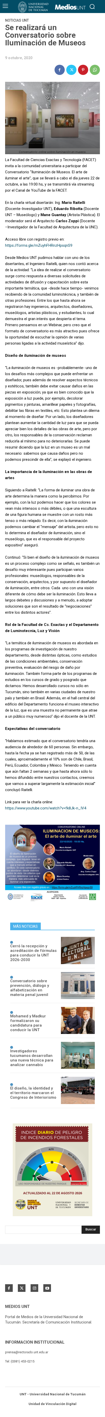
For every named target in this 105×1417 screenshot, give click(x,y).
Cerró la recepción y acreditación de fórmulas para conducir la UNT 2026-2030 (33, 953)
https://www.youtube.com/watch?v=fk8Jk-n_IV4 (45, 808)
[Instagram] (34, 1288)
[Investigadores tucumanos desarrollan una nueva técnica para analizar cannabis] (78, 1055)
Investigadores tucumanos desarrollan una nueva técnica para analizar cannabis (31, 1058)
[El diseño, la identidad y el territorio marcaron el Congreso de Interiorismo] (78, 1090)
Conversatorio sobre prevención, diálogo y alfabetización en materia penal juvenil (29, 988)
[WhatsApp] (95, 70)
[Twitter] (71, 70)
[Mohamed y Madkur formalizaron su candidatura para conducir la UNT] (78, 1020)
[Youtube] (47, 1288)
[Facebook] (60, 70)
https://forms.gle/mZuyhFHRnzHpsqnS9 (38, 245)
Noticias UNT (17, 20)
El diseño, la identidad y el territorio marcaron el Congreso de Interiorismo (33, 1093)
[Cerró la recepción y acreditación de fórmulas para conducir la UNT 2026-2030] (78, 950)
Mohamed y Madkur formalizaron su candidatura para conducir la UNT (28, 1023)
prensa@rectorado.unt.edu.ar (26, 1352)
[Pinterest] (83, 70)
